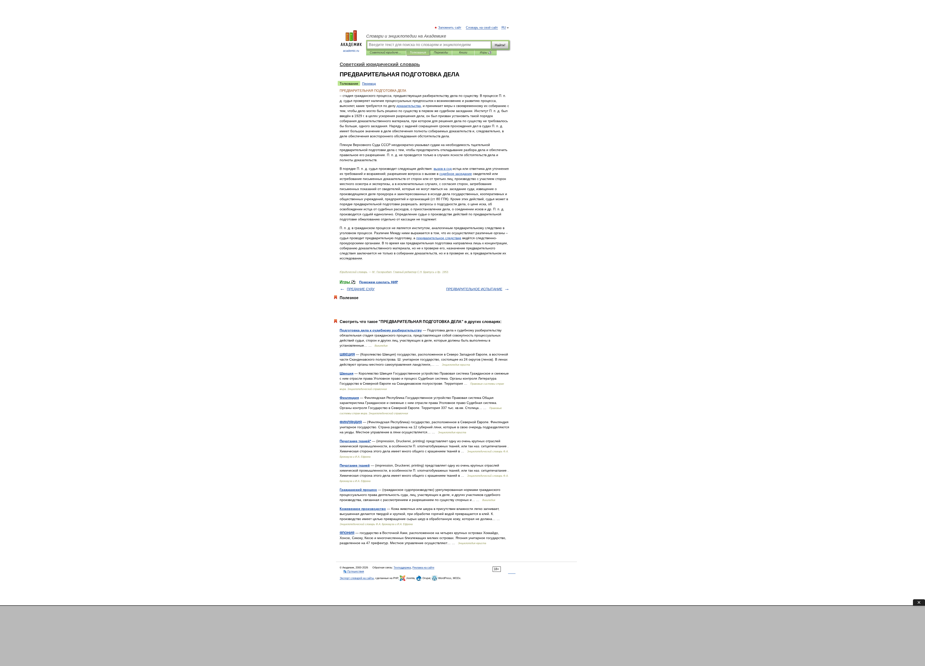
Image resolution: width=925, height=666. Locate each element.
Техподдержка (402, 567)
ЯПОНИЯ (347, 533)
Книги (463, 52)
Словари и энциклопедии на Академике (406, 36)
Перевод (369, 84)
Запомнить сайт (450, 27)
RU (504, 27)
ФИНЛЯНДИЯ (351, 422)
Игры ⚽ (486, 52)
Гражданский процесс (358, 490)
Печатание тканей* (355, 441)
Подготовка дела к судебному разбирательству (381, 330)
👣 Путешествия (353, 571)
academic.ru (351, 51)
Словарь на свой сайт (482, 27)
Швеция (346, 373)
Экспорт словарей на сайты (357, 578)
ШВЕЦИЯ (347, 354)
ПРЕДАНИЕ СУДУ (361, 289)
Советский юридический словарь (386, 52)
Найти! (500, 45)
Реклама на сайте (423, 567)
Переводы (441, 52)
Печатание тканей (355, 465)
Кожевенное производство (363, 509)
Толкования (418, 52)
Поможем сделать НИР (378, 282)
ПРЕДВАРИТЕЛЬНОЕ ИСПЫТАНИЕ (474, 289)
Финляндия (349, 398)
